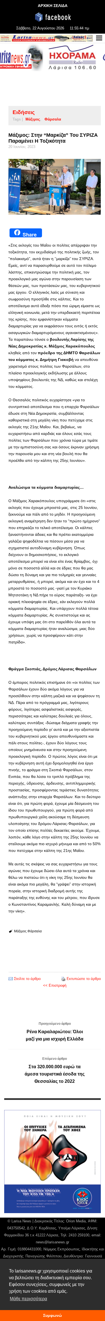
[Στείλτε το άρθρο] (10, 979)
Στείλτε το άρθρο (27, 979)
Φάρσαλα (53, 119)
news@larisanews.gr (52, 1242)
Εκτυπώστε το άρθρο (84, 979)
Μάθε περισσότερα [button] (28, 1298)
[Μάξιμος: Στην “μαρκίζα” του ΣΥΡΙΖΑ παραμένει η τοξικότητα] (54, 186)
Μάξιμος (32, 119)
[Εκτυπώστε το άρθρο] (63, 979)
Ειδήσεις (24, 112)
